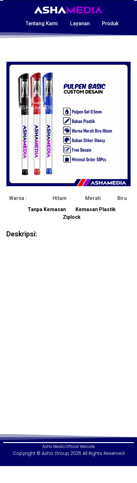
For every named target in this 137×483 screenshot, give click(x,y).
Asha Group (55, 453)
